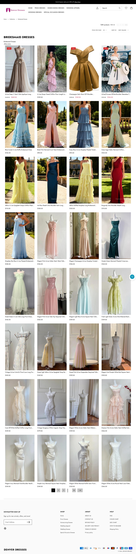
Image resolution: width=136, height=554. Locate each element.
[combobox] (111, 8)
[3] (123, 25)
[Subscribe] (28, 522)
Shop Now (77, 2)
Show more (7, 44)
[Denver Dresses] (15, 10)
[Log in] (97, 8)
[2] (120, 25)
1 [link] (53, 490)
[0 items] (131, 8)
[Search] (119, 8)
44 (74, 490)
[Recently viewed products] (132, 276)
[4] (126, 25)
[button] (132, 281)
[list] (118, 25)
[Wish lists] (126, 8)
